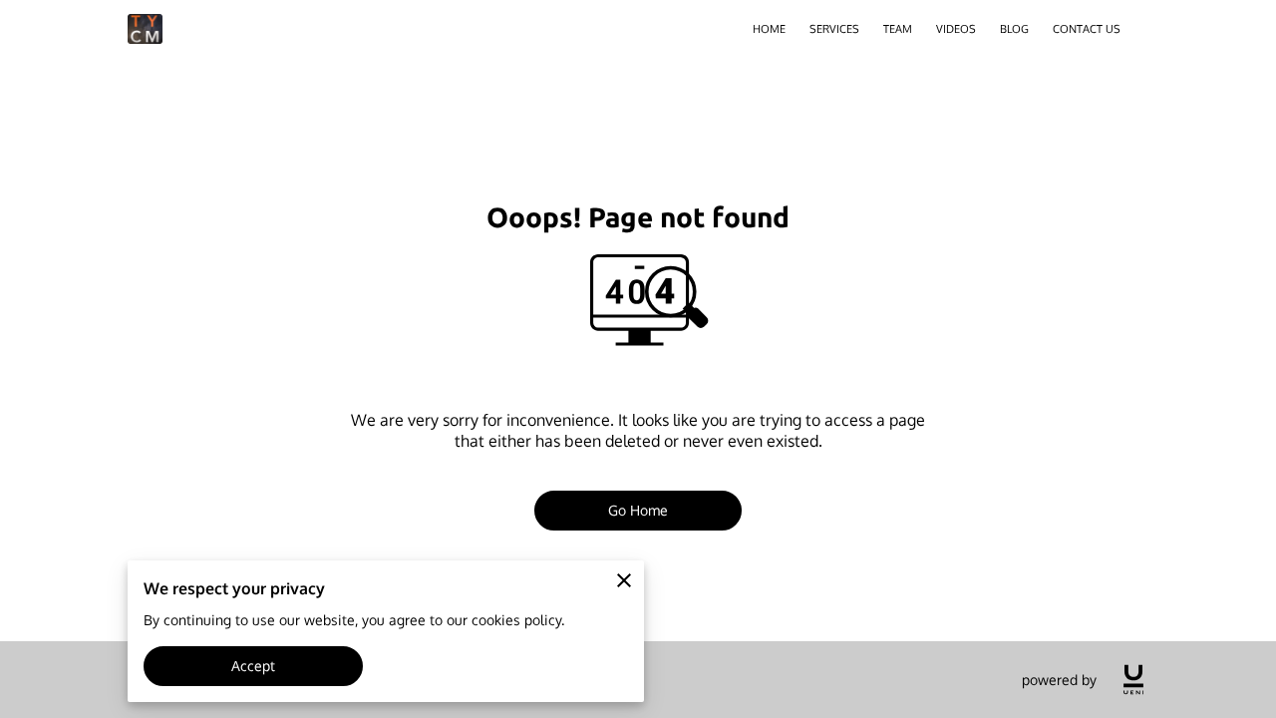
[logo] (1133, 679)
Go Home (638, 510)
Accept (253, 665)
